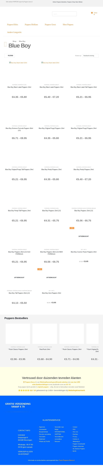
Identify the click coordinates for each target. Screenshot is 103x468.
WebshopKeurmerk (76, 390)
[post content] (19, 71)
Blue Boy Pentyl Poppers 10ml (51, 169)
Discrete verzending (45, 434)
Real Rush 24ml (45, 349)
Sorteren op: (78, 55)
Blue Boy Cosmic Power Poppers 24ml (83, 252)
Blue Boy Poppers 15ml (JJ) (83, 210)
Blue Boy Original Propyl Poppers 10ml (51, 128)
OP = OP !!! (83, 249)
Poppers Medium (31, 24)
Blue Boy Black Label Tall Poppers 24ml (84, 87)
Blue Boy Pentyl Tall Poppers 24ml (19, 210)
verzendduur (58, 439)
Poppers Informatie (78, 446)
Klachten (75, 434)
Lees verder (85, 244)
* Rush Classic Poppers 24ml (71, 349)
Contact (75, 427)
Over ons (75, 432)
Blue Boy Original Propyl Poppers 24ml (83, 128)
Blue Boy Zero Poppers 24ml (51, 293)
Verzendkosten (59, 436)
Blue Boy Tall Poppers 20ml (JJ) (19, 293)
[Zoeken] (74, 13)
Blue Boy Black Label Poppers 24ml (51, 87)
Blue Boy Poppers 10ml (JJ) (51, 210)
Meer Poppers (68, 24)
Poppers (14, 84)
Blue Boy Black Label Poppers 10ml (19, 87)
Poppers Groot (50, 24)
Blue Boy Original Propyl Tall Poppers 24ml (19, 169)
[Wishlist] (86, 13)
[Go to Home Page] (9, 41)
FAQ (74, 429)
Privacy (75, 436)
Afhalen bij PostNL (44, 441)
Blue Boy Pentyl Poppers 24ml (84, 169)
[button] (9, 55)
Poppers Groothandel (79, 444)
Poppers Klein (12, 24)
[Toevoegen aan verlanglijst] (31, 64)
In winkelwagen (25, 79)
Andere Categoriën (14, 32)
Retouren (57, 441)
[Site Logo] (27, 14)
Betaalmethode (43, 432)
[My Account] (82, 13)
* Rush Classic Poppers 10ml (18, 349)
